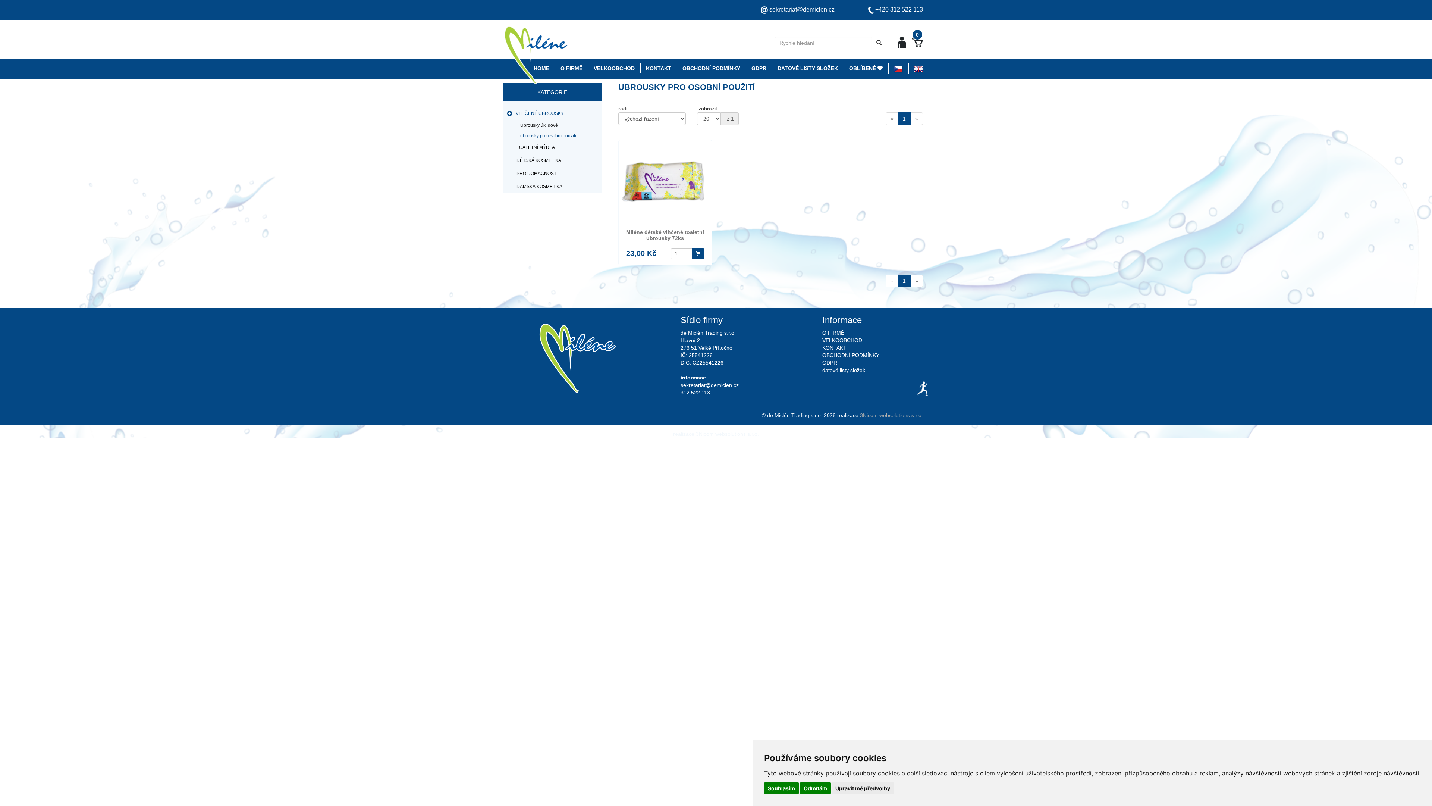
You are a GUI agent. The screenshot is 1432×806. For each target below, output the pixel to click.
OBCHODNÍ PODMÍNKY (711, 68)
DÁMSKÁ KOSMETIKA (539, 186)
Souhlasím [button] (781, 788)
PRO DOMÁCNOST (536, 173)
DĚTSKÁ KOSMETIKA (538, 160)
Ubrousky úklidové (539, 125)
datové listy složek (808, 68)
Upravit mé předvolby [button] (862, 788)
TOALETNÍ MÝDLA (535, 147)
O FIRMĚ (571, 68)
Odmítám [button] (815, 788)
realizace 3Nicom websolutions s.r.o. (716, 434)
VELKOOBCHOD (614, 68)
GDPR (758, 68)
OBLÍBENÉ (863, 68)
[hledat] (879, 43)
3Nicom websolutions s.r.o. (891, 415)
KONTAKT (658, 68)
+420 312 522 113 (899, 9)
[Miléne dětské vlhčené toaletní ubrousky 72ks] (665, 184)
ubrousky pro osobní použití (548, 135)
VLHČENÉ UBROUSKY (540, 113)
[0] (917, 42)
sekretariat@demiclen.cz (802, 9)
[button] (902, 42)
